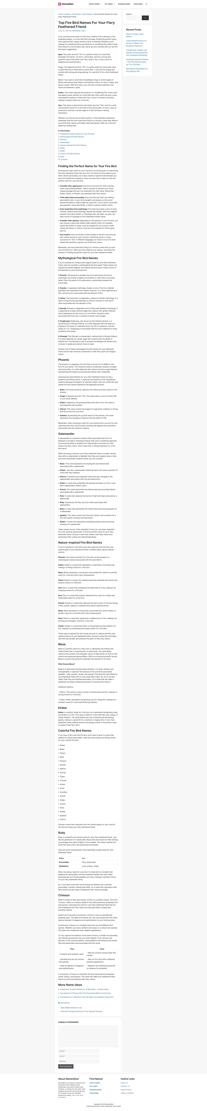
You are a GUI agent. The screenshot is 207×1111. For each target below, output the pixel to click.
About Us (124, 1083)
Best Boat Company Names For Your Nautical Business (81, 1011)
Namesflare (67, 4)
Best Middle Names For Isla (71, 1008)
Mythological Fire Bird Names (72, 137)
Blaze (62, 148)
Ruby (62, 156)
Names (67, 14)
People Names (94, 4)
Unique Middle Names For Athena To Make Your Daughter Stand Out (136, 43)
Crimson (64, 159)
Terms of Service (127, 1093)
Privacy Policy (126, 1090)
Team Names (138, 4)
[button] (146, 4)
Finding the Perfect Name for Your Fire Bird (77, 134)
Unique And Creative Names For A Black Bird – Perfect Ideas (84, 989)
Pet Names (109, 4)
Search (129, 14)
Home (60, 14)
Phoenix (63, 140)
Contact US (125, 1086)
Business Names (124, 4)
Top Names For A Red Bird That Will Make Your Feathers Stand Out (86, 997)
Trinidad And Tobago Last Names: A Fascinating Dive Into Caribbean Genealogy (137, 52)
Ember (62, 151)
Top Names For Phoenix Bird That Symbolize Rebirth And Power (85, 993)
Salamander (65, 142)
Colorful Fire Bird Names (70, 154)
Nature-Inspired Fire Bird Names (73, 145)
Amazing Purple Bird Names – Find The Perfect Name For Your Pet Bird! (137, 62)
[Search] (145, 18)
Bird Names (87, 14)
